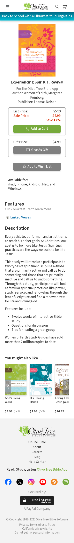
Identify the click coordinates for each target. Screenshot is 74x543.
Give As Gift (39, 149)
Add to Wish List (39, 166)
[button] (57, 7)
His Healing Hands (37, 400)
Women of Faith (35, 93)
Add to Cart (39, 128)
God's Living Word (12, 400)
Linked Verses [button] (20, 217)
